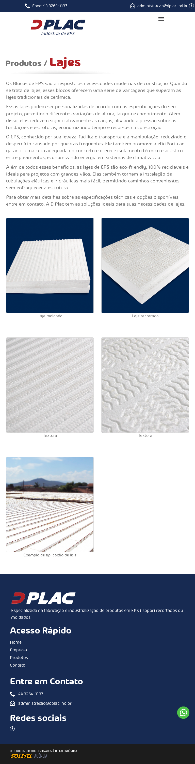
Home (16, 642)
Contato (17, 665)
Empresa (18, 650)
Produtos (19, 657)
